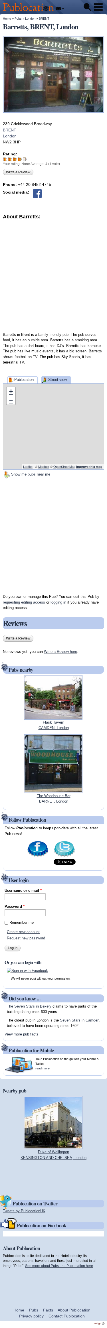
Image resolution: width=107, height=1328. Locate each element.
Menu (98, 7)
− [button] (11, 400)
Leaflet (28, 466)
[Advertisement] (53, 273)
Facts (48, 1310)
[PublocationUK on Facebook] (38, 856)
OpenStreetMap (64, 466)
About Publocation (74, 1310)
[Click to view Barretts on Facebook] (37, 193)
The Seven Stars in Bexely (29, 1006)
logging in (58, 602)
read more (42, 1068)
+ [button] (11, 391)
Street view (57, 379)
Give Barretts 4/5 (19, 159)
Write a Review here (60, 651)
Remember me (21, 922)
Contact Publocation (67, 1316)
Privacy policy (31, 1316)
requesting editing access (24, 602)
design (99, 1323)
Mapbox (43, 466)
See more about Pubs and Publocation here (59, 1266)
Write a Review (18, 172)
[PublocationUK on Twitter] (64, 856)
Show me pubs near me (30, 474)
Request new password (26, 938)
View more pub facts (22, 1034)
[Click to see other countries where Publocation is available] (60, 9)
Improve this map (89, 466)
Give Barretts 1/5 (5, 159)
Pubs (18, 18)
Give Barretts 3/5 (15, 159)
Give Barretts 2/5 (10, 159)
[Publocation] (30, 11)
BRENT (44, 18)
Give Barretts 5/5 (24, 159)
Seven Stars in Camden (79, 1020)
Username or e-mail (23, 890)
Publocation (24, 379)
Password (15, 906)
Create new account (23, 932)
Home (7, 18)
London (30, 18)
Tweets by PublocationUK (24, 1211)
